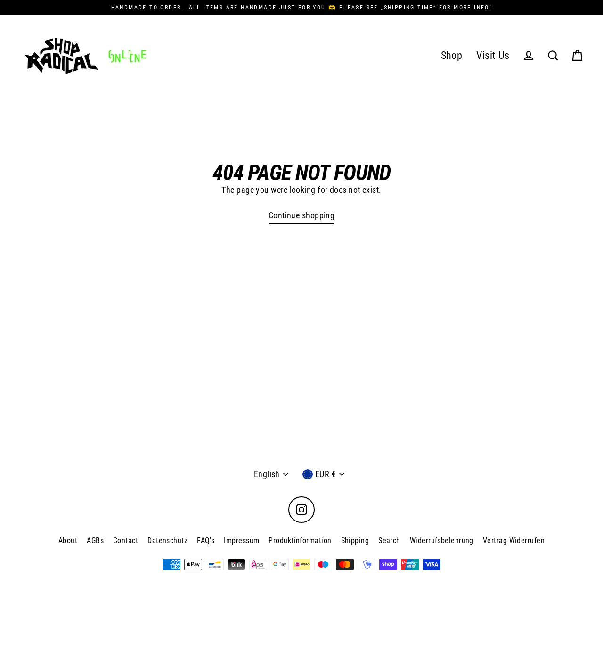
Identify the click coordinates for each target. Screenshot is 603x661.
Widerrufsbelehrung (441, 540)
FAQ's (205, 540)
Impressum (241, 540)
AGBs (95, 540)
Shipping (355, 540)
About (67, 540)
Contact (125, 540)
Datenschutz (167, 540)
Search (389, 540)
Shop (452, 55)
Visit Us (492, 55)
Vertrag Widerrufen (514, 540)
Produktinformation (300, 540)
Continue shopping (302, 215)
